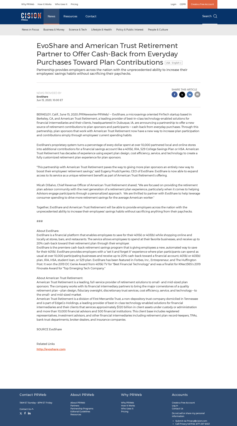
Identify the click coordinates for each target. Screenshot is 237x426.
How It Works (45, 4)
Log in (175, 405)
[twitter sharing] (182, 95)
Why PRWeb (27, 4)
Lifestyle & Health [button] (101, 29)
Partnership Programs (81, 408)
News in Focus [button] (30, 29)
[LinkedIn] (29, 413)
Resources (70, 16)
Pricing (74, 4)
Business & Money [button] (53, 29)
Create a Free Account (202, 4)
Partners (74, 405)
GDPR (183, 4)
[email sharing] (197, 95)
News (51, 16)
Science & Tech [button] (78, 29)
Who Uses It (61, 4)
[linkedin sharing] (190, 95)
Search (207, 16)
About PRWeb (77, 402)
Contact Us (25, 409)
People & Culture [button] (158, 29)
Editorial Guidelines (80, 411)
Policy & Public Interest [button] (129, 29)
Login (173, 4)
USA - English (173, 63)
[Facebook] (25, 413)
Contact (91, 16)
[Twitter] (21, 413)
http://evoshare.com (51, 349)
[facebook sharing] (174, 95)
